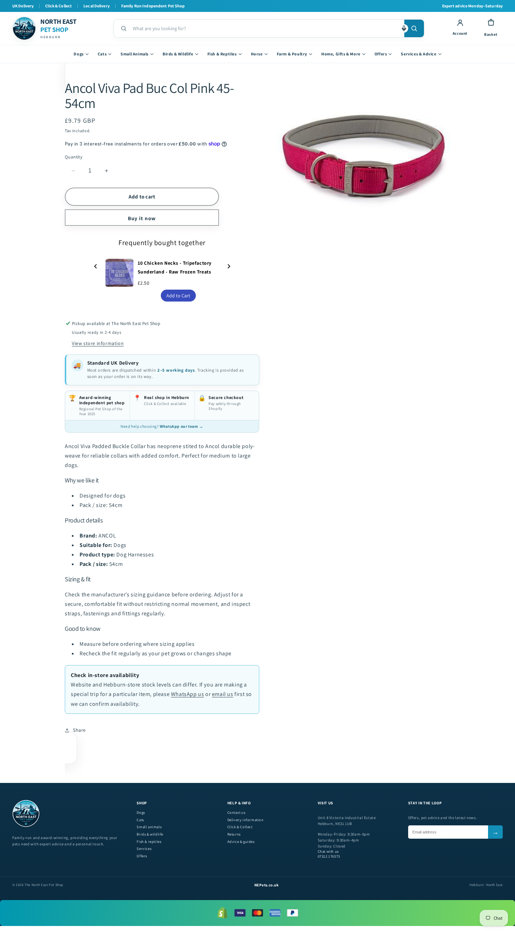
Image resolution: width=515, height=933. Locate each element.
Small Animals (135, 53)
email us (222, 694)
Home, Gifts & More (340, 53)
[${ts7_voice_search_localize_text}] (404, 28)
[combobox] (265, 28)
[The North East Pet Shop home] (26, 825)
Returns (234, 834)
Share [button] (79, 730)
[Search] (414, 28)
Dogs (78, 53)
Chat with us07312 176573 (329, 854)
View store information (98, 343)
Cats (102, 53)
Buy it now (142, 218)
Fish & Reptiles (222, 53)
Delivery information (245, 820)
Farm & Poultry (292, 53)
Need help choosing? (162, 426)
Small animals (149, 827)
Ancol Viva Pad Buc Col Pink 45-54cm (149, 95)
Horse (257, 53)
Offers (381, 53)
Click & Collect (240, 827)
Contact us (236, 812)
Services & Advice (418, 53)
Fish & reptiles (149, 841)
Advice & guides (241, 841)
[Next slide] (228, 267)
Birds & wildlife (150, 834)
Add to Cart (178, 295)
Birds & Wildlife (178, 53)
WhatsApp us (187, 694)
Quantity (73, 157)
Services (144, 848)
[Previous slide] (95, 267)
